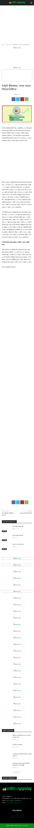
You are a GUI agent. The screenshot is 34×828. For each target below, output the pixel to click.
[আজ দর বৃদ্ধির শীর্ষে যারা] (6, 538)
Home (3, 44)
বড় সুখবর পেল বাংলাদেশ (17, 744)
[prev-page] (3, 553)
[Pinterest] (22, 99)
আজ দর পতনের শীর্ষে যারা (18, 544)
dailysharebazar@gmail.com (13, 802)
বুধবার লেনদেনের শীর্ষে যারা (26, 513)
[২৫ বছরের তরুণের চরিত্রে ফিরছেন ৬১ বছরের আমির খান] (6, 756)
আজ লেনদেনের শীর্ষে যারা (17, 526)
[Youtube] (22, 816)
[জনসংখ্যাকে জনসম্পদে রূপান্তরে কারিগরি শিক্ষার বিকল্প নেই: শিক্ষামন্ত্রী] (6, 765)
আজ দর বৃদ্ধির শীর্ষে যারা (17, 535)
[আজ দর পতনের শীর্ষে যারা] (6, 546)
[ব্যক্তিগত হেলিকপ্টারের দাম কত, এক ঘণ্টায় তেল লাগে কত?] (6, 737)
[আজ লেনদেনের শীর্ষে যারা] (6, 529)
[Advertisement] (17, 23)
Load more (16, 772)
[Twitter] (18, 99)
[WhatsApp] (26, 99)
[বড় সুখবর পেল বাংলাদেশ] (6, 747)
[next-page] (6, 553)
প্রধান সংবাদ (8, 44)
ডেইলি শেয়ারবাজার (24, 825)
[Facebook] (13, 99)
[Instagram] (17, 816)
